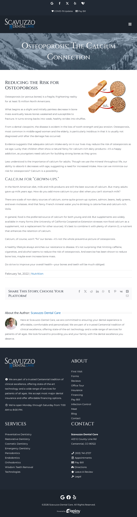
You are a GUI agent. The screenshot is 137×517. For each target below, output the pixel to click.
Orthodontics (13, 462)
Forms (75, 376)
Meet (74, 408)
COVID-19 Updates (63, 11)
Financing (77, 394)
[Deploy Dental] (73, 511)
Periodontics (12, 453)
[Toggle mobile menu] (130, 24)
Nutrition (37, 273)
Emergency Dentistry (17, 448)
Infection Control (81, 404)
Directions (81, 467)
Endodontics (12, 457)
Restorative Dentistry (17, 439)
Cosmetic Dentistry (16, 443)
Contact (76, 418)
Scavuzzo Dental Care (46, 313)
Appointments (83, 457)
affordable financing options (44, 398)
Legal (78, 476)
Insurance (76, 390)
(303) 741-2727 (83, 453)
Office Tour (77, 385)
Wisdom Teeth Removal (19, 467)
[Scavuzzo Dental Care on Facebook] (68, 498)
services (47, 388)
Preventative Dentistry (18, 434)
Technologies (12, 471)
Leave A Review (84, 471)
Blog (74, 413)
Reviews (76, 380)
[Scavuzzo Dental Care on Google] (62, 498)
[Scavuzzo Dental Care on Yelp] (74, 498)
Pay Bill (82, 11)
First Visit (76, 371)
